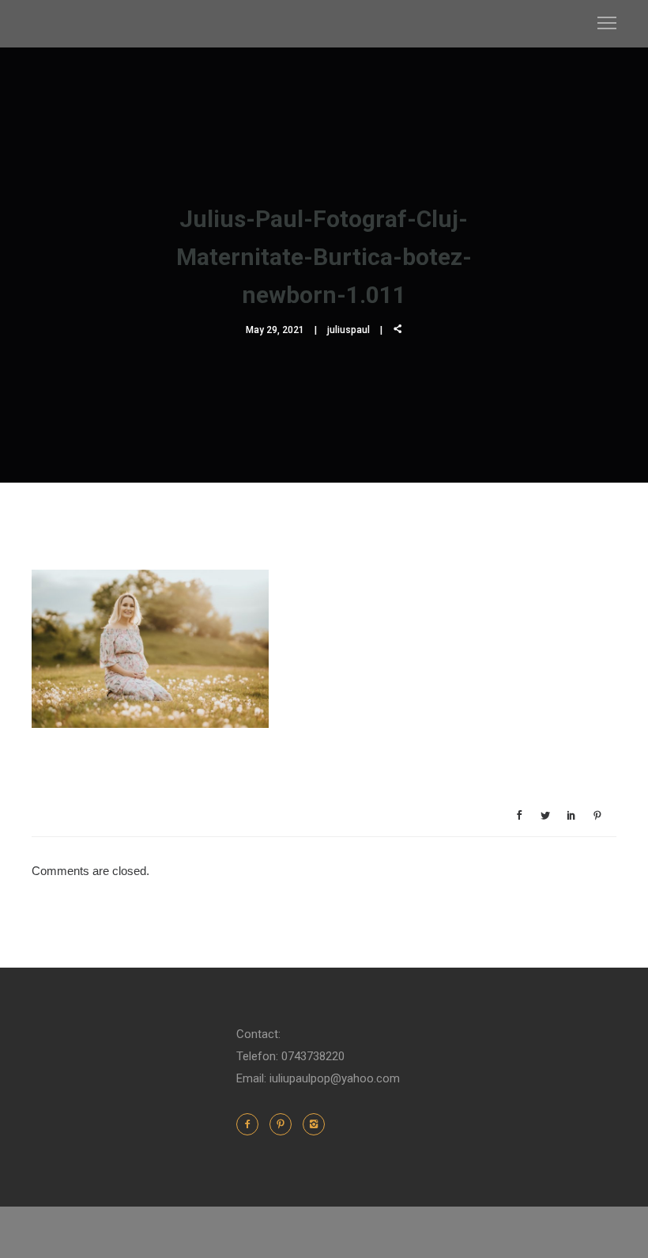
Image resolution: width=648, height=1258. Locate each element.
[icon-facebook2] (251, 1124)
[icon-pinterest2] (284, 1124)
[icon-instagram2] (314, 1124)
